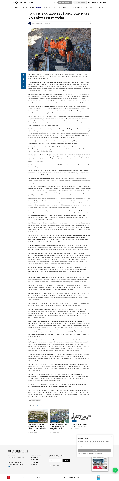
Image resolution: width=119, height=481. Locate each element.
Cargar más (59, 438)
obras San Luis (36, 400)
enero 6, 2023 (48, 23)
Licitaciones (90, 7)
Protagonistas (77, 7)
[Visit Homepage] (23, 2)
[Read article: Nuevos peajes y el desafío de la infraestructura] (81, 416)
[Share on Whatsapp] (23, 83)
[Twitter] (54, 465)
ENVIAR (95, 450)
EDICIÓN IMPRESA (64, 2)
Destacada (54, 421)
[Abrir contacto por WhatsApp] (115, 470)
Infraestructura (49, 7)
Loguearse (92, 2)
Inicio (74, 421)
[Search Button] (54, 2)
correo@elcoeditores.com (26, 477)
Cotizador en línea (31, 7)
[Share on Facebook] (23, 75)
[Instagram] (61, 465)
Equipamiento (63, 7)
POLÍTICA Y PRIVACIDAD (71, 477)
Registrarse (102, 2)
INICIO (17, 7)
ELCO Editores (15, 477)
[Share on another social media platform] (23, 87)
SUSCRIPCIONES (80, 2)
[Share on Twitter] (23, 79)
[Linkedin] (57, 465)
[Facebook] (50, 465)
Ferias (101, 7)
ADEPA (9, 466)
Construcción (34, 421)
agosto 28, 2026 (33, 432)
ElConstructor (38, 23)
